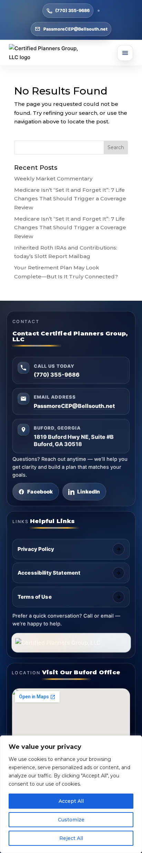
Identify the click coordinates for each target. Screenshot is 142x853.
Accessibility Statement (49, 572)
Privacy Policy (36, 549)
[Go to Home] (48, 53)
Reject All (71, 838)
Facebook (40, 491)
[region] (71, 794)
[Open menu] (125, 53)
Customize (71, 820)
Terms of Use (35, 597)
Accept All (71, 801)
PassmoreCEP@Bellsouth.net (75, 29)
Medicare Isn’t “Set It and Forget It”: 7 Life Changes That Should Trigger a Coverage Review (70, 199)
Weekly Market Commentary (53, 178)
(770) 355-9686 (72, 10)
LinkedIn (88, 491)
